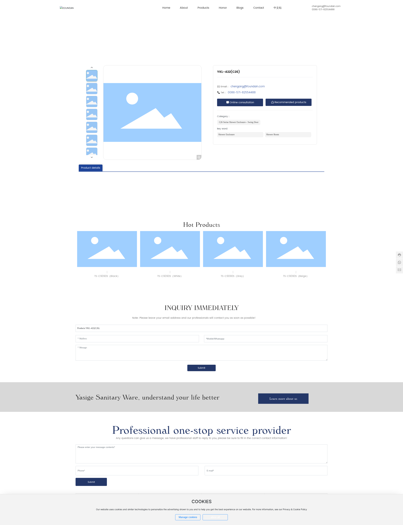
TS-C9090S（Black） (107, 276)
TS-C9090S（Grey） (233, 276)
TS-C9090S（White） (170, 276)
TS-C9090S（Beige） (296, 276)
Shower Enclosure (252, 30)
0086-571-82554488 (323, 9)
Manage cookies (188, 517)
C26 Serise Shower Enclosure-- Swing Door (287, 30)
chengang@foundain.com (326, 6)
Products (234, 30)
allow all (215, 517)
